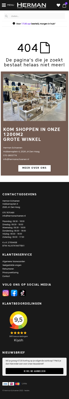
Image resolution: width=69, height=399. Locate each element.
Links (24, 383)
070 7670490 (8, 213)
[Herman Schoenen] (29, 5)
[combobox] (34, 16)
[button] (58, 5)
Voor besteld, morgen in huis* (35, 24)
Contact (6, 276)
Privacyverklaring (10, 272)
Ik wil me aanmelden (34, 371)
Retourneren (8, 269)
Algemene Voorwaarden (13, 261)
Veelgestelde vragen (11, 265)
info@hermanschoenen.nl (14, 216)
